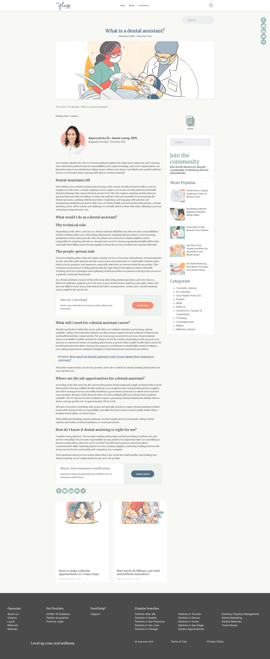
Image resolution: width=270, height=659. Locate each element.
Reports (181, 306)
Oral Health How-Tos (188, 295)
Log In (11, 621)
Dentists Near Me (145, 614)
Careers (12, 617)
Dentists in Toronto (189, 614)
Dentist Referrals (231, 621)
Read (122, 5)
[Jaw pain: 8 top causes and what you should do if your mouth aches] (177, 251)
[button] (142, 305)
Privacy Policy (215, 641)
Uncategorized (185, 321)
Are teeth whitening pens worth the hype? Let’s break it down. (197, 266)
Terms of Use (179, 641)
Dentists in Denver (189, 617)
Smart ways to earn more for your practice (197, 228)
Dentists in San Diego (191, 625)
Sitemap (12, 629)
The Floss (61, 107)
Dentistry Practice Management (240, 614)
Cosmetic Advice (186, 288)
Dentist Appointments (191, 629)
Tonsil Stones (230, 625)
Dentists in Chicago (146, 629)
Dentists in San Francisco (150, 621)
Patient (180, 299)
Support (95, 614)
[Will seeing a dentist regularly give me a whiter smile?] (177, 214)
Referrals (13, 625)
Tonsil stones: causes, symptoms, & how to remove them (197, 193)
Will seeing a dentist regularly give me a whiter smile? (196, 211)
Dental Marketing (232, 617)
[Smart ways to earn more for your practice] (177, 233)
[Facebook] (59, 491)
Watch (131, 5)
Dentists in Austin (188, 621)
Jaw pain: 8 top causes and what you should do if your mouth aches (197, 250)
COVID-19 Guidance (58, 614)
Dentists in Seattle (146, 617)
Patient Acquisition (57, 617)
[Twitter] (65, 491)
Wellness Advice (185, 329)
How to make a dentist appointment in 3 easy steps (79, 572)
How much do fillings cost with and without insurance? (138, 572)
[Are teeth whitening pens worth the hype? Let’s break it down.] (177, 269)
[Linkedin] (71, 491)
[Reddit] (263, 25)
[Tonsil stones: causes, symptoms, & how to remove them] (177, 196)
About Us (13, 614)
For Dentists (143, 5)
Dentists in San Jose (147, 625)
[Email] (77, 491)
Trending (181, 318)
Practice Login (54, 621)
